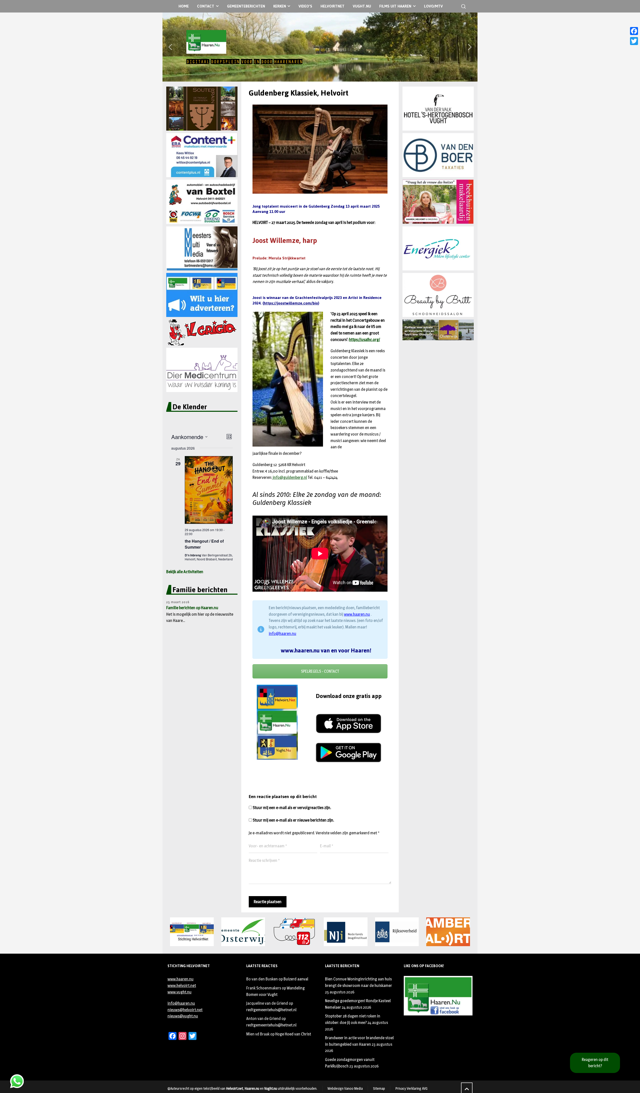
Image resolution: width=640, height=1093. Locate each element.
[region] (320, 47)
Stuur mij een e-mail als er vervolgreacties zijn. (292, 807)
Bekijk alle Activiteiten (184, 571)
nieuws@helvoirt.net (185, 1009)
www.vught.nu (180, 992)
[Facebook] (634, 31)
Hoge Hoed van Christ (293, 1034)
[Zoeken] (462, 6)
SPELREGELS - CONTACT (320, 671)
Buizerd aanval (296, 979)
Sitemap (379, 1088)
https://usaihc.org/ (364, 339)
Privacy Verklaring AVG (411, 1088)
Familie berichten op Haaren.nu (192, 607)
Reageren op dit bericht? (595, 1062)
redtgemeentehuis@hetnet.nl (271, 1009)
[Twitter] (634, 41)
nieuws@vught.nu (183, 1016)
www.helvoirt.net (182, 985)
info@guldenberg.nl (289, 477)
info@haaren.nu (282, 633)
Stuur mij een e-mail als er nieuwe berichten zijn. (293, 820)
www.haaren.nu (357, 614)
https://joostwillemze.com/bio (291, 303)
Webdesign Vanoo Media (345, 1088)
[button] (170, 47)
